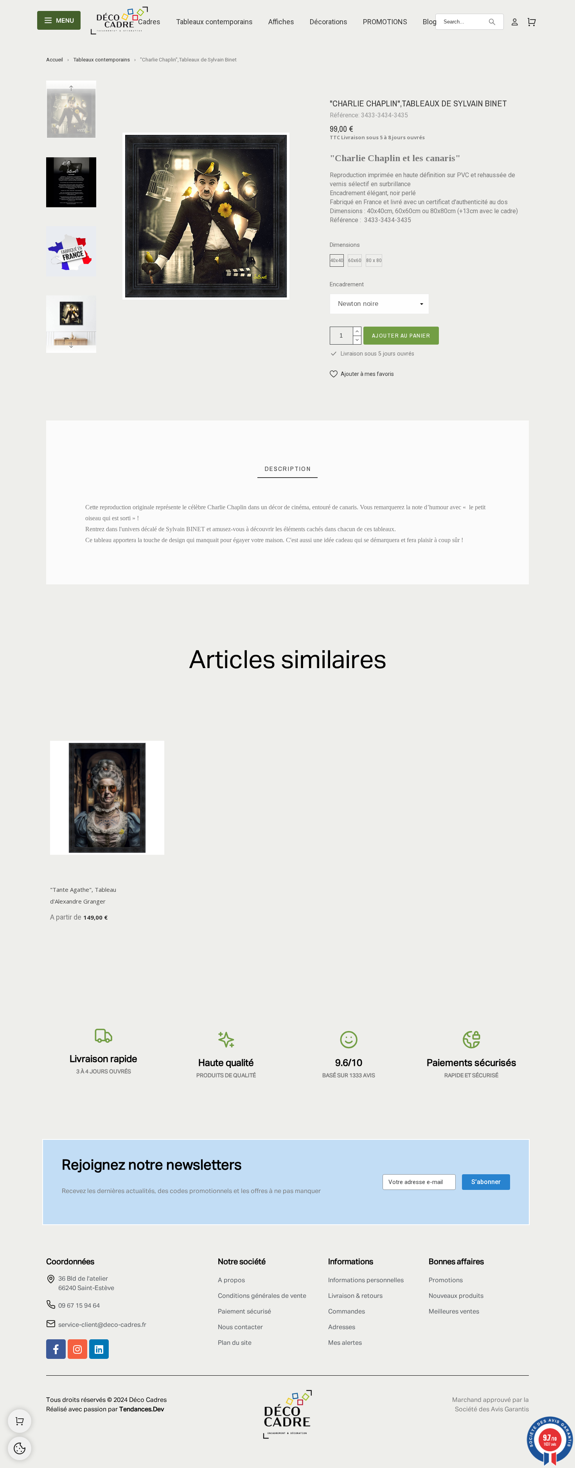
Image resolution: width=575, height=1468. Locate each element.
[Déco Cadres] (119, 22)
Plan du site (235, 1343)
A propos (231, 1281)
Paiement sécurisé (244, 1312)
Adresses (341, 1327)
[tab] (287, 469)
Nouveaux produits (456, 1296)
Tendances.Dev (141, 1410)
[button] (362, 374)
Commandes (346, 1312)
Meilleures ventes (454, 1312)
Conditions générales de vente (262, 1296)
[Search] (492, 22)
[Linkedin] (99, 1349)
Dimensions (345, 245)
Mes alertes (345, 1343)
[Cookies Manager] (19, 1448)
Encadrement (347, 284)
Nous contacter (240, 1327)
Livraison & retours (355, 1296)
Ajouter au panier (401, 335)
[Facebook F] (56, 1349)
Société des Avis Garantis (492, 1410)
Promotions (446, 1281)
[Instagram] (77, 1349)
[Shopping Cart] (19, 1421)
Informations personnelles (366, 1281)
